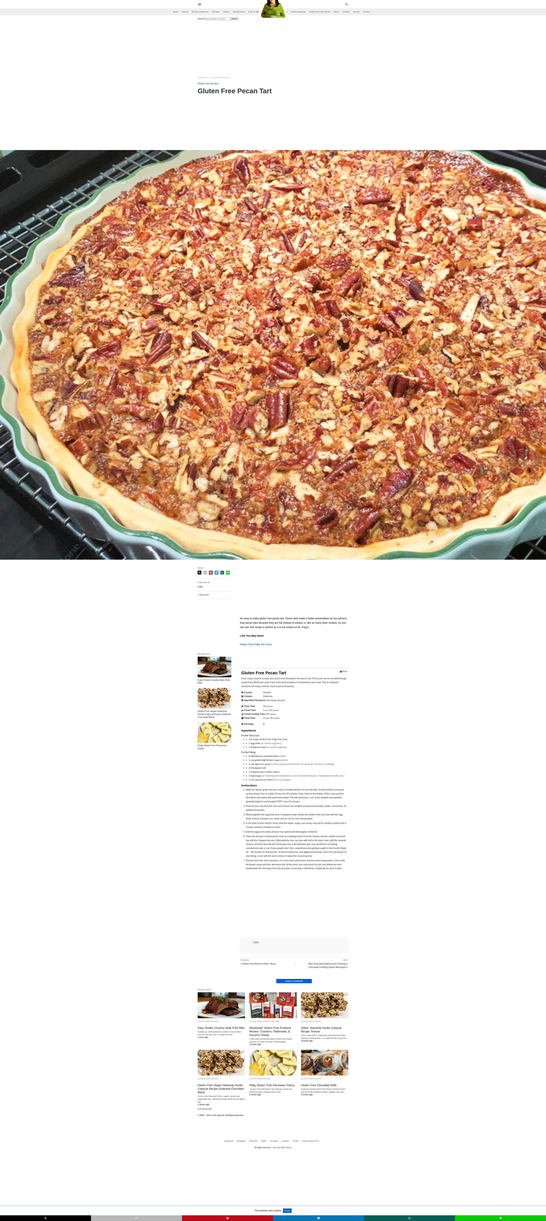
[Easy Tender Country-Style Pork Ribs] (214, 667)
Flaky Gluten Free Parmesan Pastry (272, 1085)
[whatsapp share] (222, 572)
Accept (287, 1211)
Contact (346, 12)
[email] (136, 1218)
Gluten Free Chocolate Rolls (319, 1085)
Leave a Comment (294, 981)
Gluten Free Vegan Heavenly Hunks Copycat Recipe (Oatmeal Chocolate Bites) (214, 714)
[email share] (205, 572)
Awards (356, 12)
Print (344, 671)
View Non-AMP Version (281, 1147)
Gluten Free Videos (311, 1021)
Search (185, 12)
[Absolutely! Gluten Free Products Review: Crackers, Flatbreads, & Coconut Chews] (273, 1005)
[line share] (228, 572)
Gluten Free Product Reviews (264, 1021)
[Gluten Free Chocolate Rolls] (324, 1063)
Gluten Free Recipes (220, 77)
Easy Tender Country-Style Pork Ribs (221, 1027)
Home (175, 12)
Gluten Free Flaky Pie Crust (255, 644)
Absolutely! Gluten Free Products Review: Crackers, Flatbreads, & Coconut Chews (270, 1031)
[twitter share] (199, 572)
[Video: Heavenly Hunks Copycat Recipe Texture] (324, 1005)
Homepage (202, 77)
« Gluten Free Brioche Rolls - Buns (258, 964)
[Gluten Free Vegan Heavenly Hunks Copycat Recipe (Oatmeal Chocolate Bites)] (214, 698)
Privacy (366, 12)
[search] (346, 4)
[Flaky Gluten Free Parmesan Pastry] (214, 732)
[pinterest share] (211, 572)
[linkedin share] (216, 572)
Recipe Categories (200, 12)
